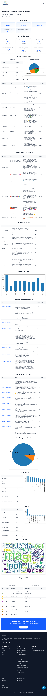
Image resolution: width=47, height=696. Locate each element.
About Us (4, 680)
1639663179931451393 (6, 317)
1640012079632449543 (6, 312)
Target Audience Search (22, 648)
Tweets (4, 650)
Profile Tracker (20, 670)
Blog (33, 648)
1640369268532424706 (6, 361)
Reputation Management (22, 667)
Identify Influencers (21, 650)
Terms (3, 684)
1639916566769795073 (6, 322)
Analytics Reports (21, 659)
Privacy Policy (5, 685)
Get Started (23, 627)
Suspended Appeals (21, 665)
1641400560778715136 (6, 403)
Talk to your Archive (21, 654)
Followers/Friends (6, 648)
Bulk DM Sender (20, 669)
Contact (4, 682)
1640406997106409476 (6, 368)
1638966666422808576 (6, 347)
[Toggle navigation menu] (43, 3)
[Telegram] (44, 688)
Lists (3, 652)
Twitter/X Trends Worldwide (38, 650)
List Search (19, 663)
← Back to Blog (4, 8)
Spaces (3, 654)
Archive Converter (21, 652)
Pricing (3, 678)
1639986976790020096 (6, 328)
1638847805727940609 (6, 426)
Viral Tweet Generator (22, 658)
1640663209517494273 (6, 306)
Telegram (20, 680)
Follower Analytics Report (22, 661)
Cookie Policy (5, 687)
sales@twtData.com (22, 678)
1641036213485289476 (6, 354)
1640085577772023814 (6, 338)
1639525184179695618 (6, 421)
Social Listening (20, 672)
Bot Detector (20, 656)
